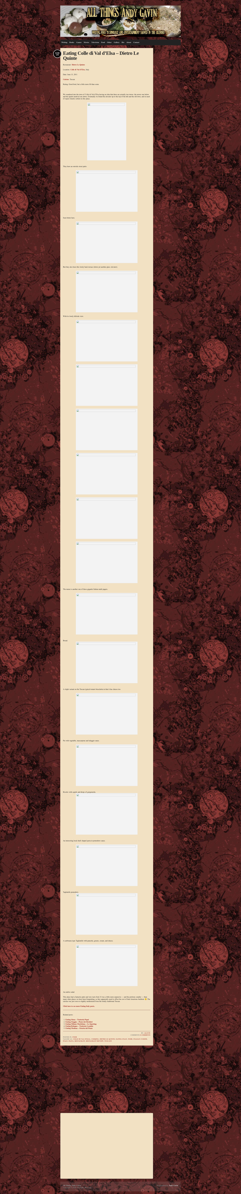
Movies (86, 42)
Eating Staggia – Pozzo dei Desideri (79, 1021)
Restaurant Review (94, 1041)
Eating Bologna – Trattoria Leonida (79, 1026)
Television (95, 42)
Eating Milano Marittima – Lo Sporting (81, 1024)
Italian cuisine (140, 1039)
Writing (64, 42)
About (128, 42)
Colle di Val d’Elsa (77, 69)
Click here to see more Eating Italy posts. (79, 1006)
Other (109, 42)
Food (103, 42)
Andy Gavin (173, 1185)
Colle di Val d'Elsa (81, 1039)
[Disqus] (106, 1079)
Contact (136, 42)
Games (79, 42)
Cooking (95, 1039)
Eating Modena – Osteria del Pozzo (79, 1028)
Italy (65, 1041)
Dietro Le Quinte (78, 64)
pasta (71, 1041)
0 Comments (145, 1035)
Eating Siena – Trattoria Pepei (77, 1019)
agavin (147, 1033)
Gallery (116, 42)
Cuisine (66, 79)
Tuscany (108, 1041)
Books (71, 42)
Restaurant (80, 1041)
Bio (123, 42)
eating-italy (121, 1039)
